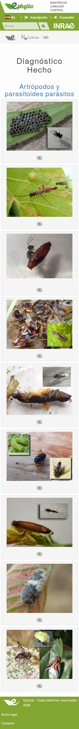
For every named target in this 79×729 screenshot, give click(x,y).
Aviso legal (9, 714)
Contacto (8, 723)
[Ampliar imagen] (39, 158)
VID (45, 37)
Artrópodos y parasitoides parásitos (39, 90)
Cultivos (33, 37)
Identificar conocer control (58, 6)
